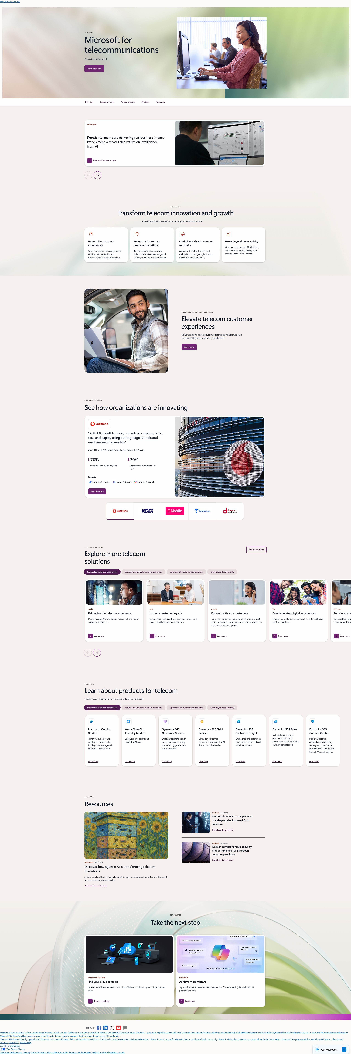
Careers (272, 1039)
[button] (94, 68)
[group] (174, 143)
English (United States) (10, 1045)
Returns (206, 1032)
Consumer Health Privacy (11, 1052)
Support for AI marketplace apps (178, 1039)
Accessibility (13, 1042)
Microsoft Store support (192, 1032)
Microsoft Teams (84, 1039)
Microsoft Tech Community (205, 1039)
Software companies (247, 1039)
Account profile (158, 1032)
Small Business (118, 1039)
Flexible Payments (273, 1032)
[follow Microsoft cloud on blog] (125, 1028)
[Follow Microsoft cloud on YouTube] (118, 1028)
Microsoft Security (19, 1039)
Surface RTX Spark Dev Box (55, 1032)
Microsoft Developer (140, 1039)
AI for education (113, 1035)
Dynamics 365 (34, 1039)
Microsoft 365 (47, 1039)
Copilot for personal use (100, 1032)
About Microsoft (283, 1039)
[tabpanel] (175, 618)
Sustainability (25, 1042)
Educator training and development (62, 1035)
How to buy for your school (34, 1035)
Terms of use (74, 1052)
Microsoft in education (291, 1032)
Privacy (50, 1052)
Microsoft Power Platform (65, 1039)
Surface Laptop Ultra (34, 1032)
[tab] (102, 572)
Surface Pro (5, 1032)
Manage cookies (61, 1052)
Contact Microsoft (39, 1052)
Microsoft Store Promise (253, 1032)
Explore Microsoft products (123, 1032)
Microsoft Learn (157, 1039)
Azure (128, 1039)
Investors (327, 1039)
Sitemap (26, 1052)
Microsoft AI (5, 1039)
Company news (298, 1039)
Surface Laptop (17, 1032)
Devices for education (311, 1032)
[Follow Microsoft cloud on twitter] (112, 1028)
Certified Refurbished (233, 1032)
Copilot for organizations (79, 1032)
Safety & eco (97, 1052)
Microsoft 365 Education (11, 1035)
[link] (89, 103)
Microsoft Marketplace (228, 1039)
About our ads (118, 1052)
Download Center (173, 1032)
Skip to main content (10, 1)
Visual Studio (262, 1039)
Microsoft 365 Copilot (101, 1039)
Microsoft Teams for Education (334, 1032)
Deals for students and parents (92, 1035)
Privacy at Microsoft (314, 1039)
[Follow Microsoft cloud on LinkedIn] (105, 1028)
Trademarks (85, 1052)
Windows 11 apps (143, 1032)
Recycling (107, 1052)
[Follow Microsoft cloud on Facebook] (99, 1028)
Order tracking (216, 1032)
